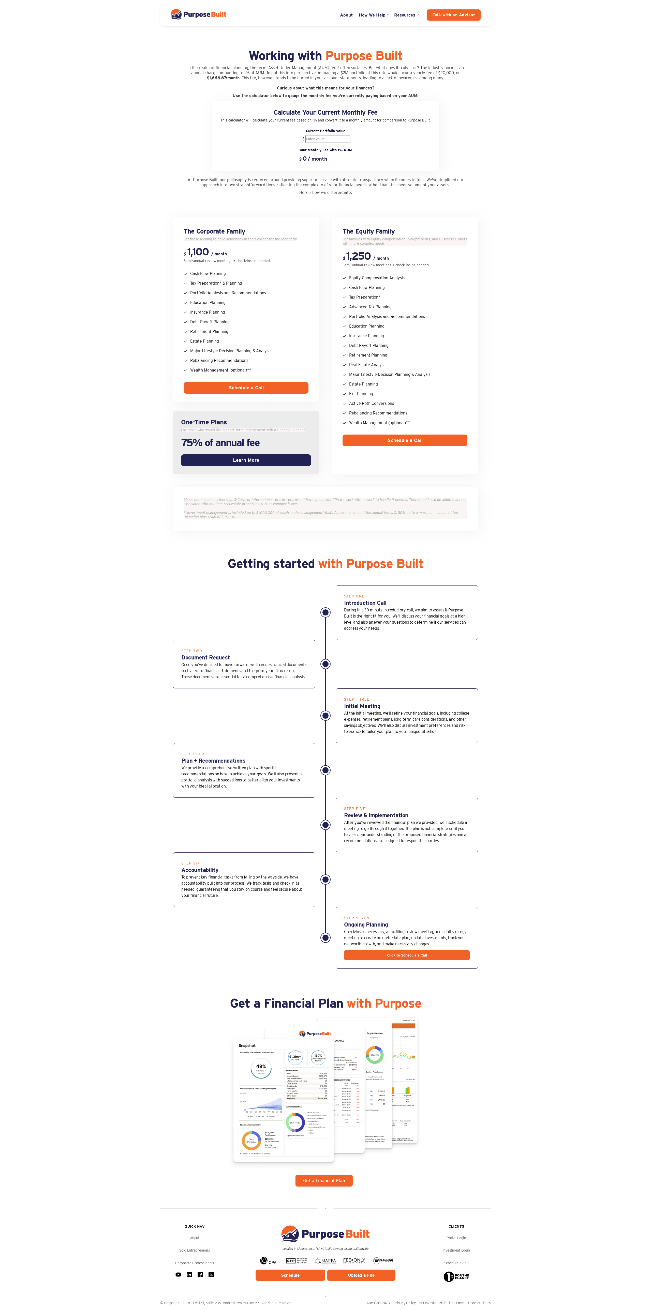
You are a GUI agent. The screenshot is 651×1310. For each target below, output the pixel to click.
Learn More (246, 460)
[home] (198, 15)
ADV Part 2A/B (378, 1303)
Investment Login (456, 1250)
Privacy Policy (404, 1303)
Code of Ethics (479, 1303)
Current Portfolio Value (325, 131)
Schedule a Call (246, 388)
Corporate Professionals (194, 1263)
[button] (374, 15)
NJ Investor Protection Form (441, 1303)
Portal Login (456, 1238)
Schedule (290, 1275)
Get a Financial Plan (324, 1180)
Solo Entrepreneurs (194, 1250)
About (346, 15)
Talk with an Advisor (454, 14)
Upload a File (361, 1275)
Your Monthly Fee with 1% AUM (325, 150)
